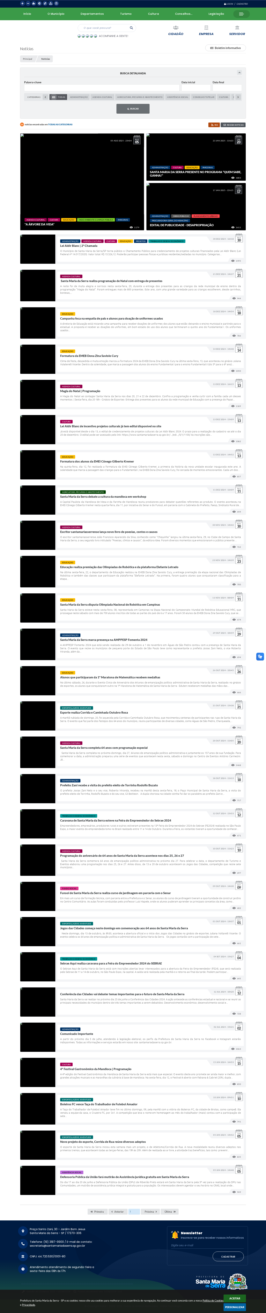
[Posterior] (238, 97)
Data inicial (188, 82)
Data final (218, 82)
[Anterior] (45, 97)
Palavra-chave (32, 82)
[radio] (58, 97)
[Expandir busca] (239, 72)
